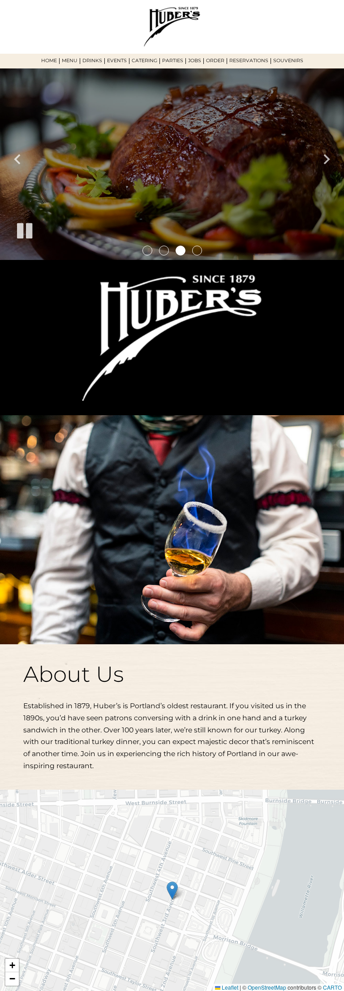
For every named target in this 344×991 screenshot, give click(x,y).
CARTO (332, 987)
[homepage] (172, 26)
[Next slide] (326, 159)
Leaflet (229, 987)
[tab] (147, 250)
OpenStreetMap (267, 987)
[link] (172, 890)
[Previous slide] (18, 159)
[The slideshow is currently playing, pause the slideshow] (24, 231)
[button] (12, 965)
